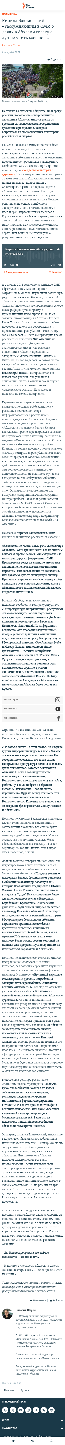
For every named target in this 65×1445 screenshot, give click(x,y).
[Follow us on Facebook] (5, 1410)
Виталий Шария (11, 45)
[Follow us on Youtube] (21, 1410)
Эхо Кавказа (15, 254)
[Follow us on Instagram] (28, 1410)
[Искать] (51, 1441)
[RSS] (43, 1410)
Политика (9, 14)
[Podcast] (51, 1410)
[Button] (55, 59)
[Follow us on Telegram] (36, 1410)
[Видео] (14, 1441)
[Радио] (33, 1441)
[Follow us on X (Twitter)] (13, 1410)
